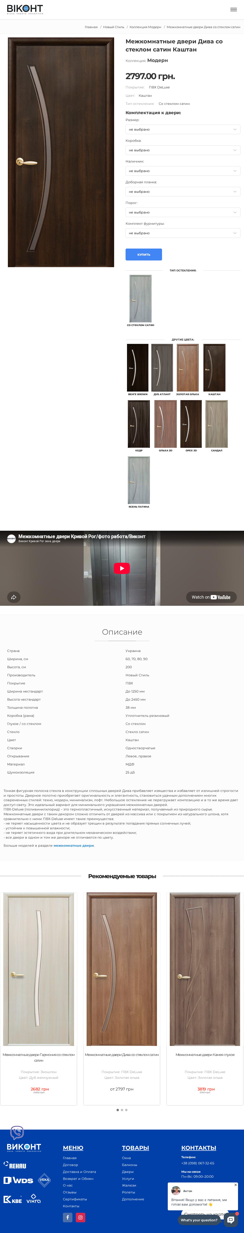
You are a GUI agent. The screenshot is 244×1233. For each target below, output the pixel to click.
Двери (128, 1172)
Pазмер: (132, 120)
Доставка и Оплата (79, 1172)
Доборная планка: (141, 182)
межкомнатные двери (74, 845)
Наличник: (135, 161)
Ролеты (128, 1192)
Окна (126, 1158)
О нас (68, 1185)
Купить (143, 254)
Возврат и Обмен (78, 1179)
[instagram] (80, 1217)
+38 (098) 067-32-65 (197, 1163)
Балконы (129, 1165)
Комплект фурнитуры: (145, 223)
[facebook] (67, 1217)
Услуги (128, 1179)
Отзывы (69, 1192)
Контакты (71, 1206)
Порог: (131, 203)
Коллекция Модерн (145, 27)
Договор (70, 1165)
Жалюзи (129, 1185)
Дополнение (133, 1199)
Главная (91, 27)
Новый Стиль (113, 27)
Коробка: (133, 140)
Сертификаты (75, 1199)
